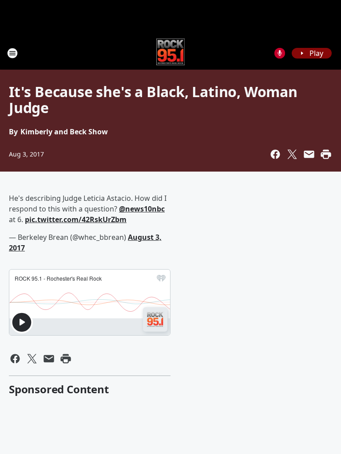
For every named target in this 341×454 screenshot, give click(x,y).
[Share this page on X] (292, 154)
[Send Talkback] (279, 53)
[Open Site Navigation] (12, 53)
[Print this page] (326, 154)
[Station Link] (170, 53)
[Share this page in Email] (309, 154)
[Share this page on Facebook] (275, 154)
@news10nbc (142, 209)
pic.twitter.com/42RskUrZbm (76, 219)
